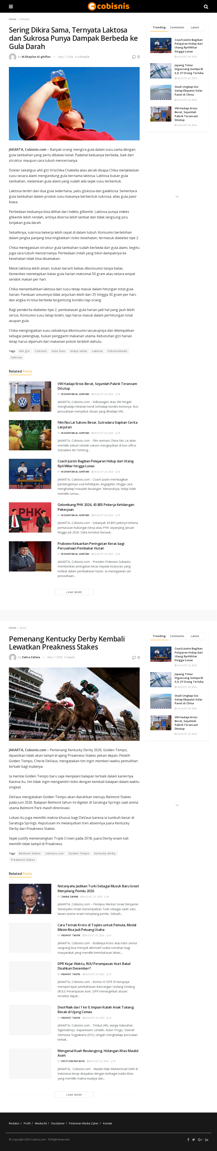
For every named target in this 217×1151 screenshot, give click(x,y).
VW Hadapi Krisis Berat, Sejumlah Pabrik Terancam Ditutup (186, 114)
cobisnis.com (54, 853)
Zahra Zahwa (31, 657)
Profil (27, 1123)
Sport (23, 628)
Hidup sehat (78, 351)
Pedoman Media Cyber (84, 1123)
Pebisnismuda (117, 351)
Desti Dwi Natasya (73, 1061)
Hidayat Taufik (70, 935)
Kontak (107, 1123)
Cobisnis (41, 351)
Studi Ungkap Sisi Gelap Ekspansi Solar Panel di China (189, 90)
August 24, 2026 (103, 394)
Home (12, 19)
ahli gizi (24, 351)
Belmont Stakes (29, 853)
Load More (74, 592)
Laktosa (97, 351)
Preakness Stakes (23, 860)
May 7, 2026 (65, 57)
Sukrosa (16, 357)
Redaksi (14, 1123)
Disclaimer (58, 1123)
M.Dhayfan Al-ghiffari (36, 57)
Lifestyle (24, 19)
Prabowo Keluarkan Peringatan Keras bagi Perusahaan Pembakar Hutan (91, 546)
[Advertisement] (178, 166)
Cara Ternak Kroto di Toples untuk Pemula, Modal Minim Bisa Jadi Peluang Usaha (97, 927)
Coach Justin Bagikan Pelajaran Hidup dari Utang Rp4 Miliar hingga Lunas (189, 45)
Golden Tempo (79, 853)
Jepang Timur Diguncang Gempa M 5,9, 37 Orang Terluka (189, 69)
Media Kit (41, 1123)
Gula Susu (58, 351)
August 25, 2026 (92, 896)
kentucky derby (104, 853)
